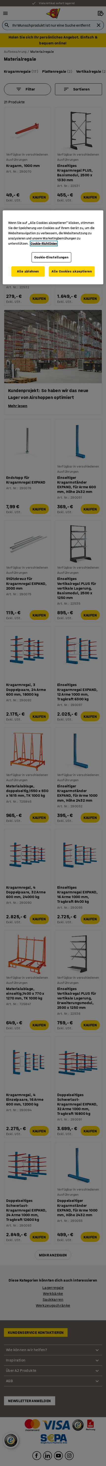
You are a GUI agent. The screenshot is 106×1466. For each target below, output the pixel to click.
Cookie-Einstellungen (51, 257)
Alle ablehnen (28, 271)
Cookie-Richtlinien (44, 243)
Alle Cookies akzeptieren (72, 271)
